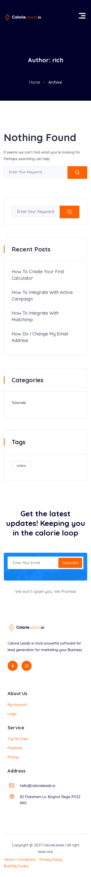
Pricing (13, 757)
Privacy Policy (50, 859)
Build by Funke (16, 866)
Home (34, 82)
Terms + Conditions (20, 859)
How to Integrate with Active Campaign (42, 295)
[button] (81, 13)
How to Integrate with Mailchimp (35, 316)
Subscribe (70, 563)
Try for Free (18, 739)
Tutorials (19, 402)
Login (12, 714)
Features (15, 748)
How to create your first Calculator (38, 275)
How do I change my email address (40, 337)
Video (21, 465)
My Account (17, 704)
